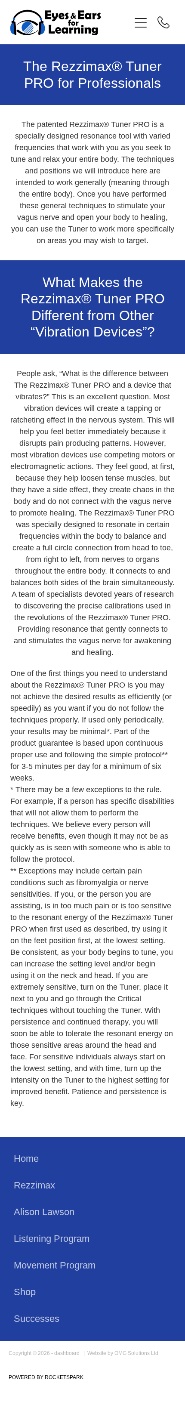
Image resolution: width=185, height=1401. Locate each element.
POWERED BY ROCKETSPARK (46, 1377)
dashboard (67, 1353)
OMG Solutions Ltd (136, 1353)
